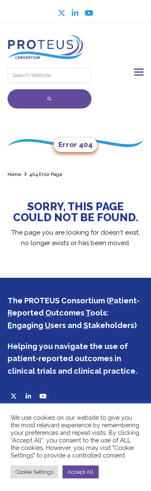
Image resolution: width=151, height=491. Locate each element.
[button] (138, 71)
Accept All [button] (81, 472)
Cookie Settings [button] (34, 472)
